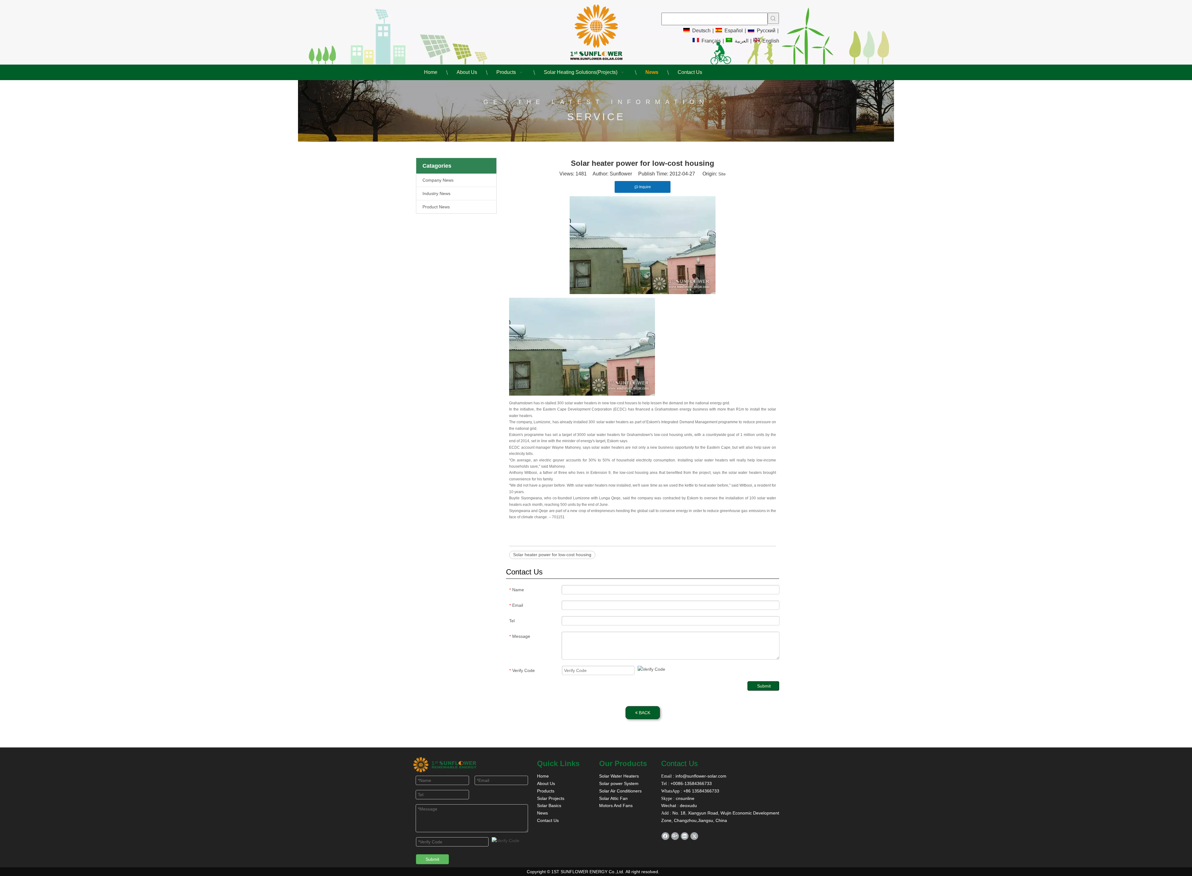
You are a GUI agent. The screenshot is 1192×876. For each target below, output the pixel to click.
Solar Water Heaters (619, 776)
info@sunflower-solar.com (700, 776)
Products (545, 790)
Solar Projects (550, 798)
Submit (764, 685)
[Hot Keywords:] (773, 18)
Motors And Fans (616, 805)
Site (722, 173)
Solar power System (619, 783)
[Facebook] (665, 836)
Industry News (436, 193)
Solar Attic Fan (613, 798)
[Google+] (675, 836)
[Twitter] (694, 836)
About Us (546, 783)
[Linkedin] (685, 836)
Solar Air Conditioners (620, 790)
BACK (644, 712)
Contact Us (548, 820)
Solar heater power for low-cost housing (552, 554)
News (542, 812)
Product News (436, 206)
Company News (438, 180)
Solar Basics (549, 805)
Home (543, 776)
